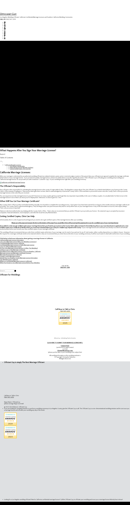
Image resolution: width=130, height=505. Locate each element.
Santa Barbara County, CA (20, 72)
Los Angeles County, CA (19, 64)
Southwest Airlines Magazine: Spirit (23, 113)
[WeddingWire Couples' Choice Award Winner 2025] (65, 324)
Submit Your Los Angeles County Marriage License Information (19, 258)
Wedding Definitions (14, 61)
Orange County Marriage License (18, 93)
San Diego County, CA (18, 74)
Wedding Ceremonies (10, 79)
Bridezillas (15, 135)
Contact (6, 48)
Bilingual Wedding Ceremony (17, 82)
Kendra (14, 142)
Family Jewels (16, 129)
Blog (5, 145)
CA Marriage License (10, 83)
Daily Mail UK (16, 114)
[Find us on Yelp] (4, 37)
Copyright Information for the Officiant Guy (21, 77)
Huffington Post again (18, 106)
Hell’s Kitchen (16, 130)
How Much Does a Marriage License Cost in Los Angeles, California (20, 251)
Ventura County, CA (18, 69)
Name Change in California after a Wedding (21, 91)
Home (6, 46)
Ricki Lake (15, 124)
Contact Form (65, 346)
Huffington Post (17, 104)
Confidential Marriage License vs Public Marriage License (17, 245)
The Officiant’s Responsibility (17, 166)
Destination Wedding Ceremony (18, 75)
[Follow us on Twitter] (4, 27)
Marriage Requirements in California (11, 255)
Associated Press (17, 100)
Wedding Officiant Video (15, 59)
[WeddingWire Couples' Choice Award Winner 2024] (10, 425)
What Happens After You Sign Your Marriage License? (24, 88)
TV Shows (11, 121)
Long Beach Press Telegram (20, 111)
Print (9, 98)
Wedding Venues (9, 147)
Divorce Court (16, 134)
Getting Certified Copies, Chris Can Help (20, 169)
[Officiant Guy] (6, 11)
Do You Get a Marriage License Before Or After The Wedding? (19, 248)
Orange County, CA (18, 66)
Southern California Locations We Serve (20, 62)
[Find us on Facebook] (4, 25)
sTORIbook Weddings (18, 138)
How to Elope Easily (14, 56)
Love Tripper (16, 117)
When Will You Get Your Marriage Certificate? (21, 167)
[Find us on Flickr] (4, 35)
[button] (0, 41)
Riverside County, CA (18, 67)
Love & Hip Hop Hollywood (20, 122)
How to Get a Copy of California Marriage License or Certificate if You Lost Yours (32, 57)
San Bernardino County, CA (20, 70)
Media (6, 96)
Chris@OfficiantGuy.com (65, 350)
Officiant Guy (8, 14)
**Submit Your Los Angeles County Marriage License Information (27, 85)
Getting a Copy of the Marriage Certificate (12, 250)
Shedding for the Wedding (20, 137)
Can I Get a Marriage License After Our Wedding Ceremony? (18, 242)
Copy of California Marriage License (11, 246)
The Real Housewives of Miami (21, 140)
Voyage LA (15, 119)
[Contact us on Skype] (4, 24)
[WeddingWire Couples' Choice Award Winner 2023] (10, 438)
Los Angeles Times (18, 103)
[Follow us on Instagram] (4, 30)
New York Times (17, 101)
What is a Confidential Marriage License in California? (16, 261)
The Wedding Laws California (9, 259)
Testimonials (12, 54)
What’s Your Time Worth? (20, 132)
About (10, 51)
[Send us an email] (4, 22)
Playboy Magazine (17, 116)
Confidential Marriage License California (20, 90)
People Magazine (17, 108)
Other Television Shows (19, 143)
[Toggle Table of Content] (1, 162)
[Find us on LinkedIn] (4, 34)
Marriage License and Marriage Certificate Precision (15, 253)
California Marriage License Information (20, 87)
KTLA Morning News (18, 126)
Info (5, 49)
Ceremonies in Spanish (15, 80)
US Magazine (16, 109)
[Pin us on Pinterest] (4, 32)
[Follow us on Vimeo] (4, 38)
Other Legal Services (14, 53)
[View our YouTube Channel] (5, 29)
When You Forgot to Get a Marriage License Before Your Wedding (20, 263)
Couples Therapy (17, 127)
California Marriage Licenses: (13, 165)
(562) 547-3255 (65, 267)
